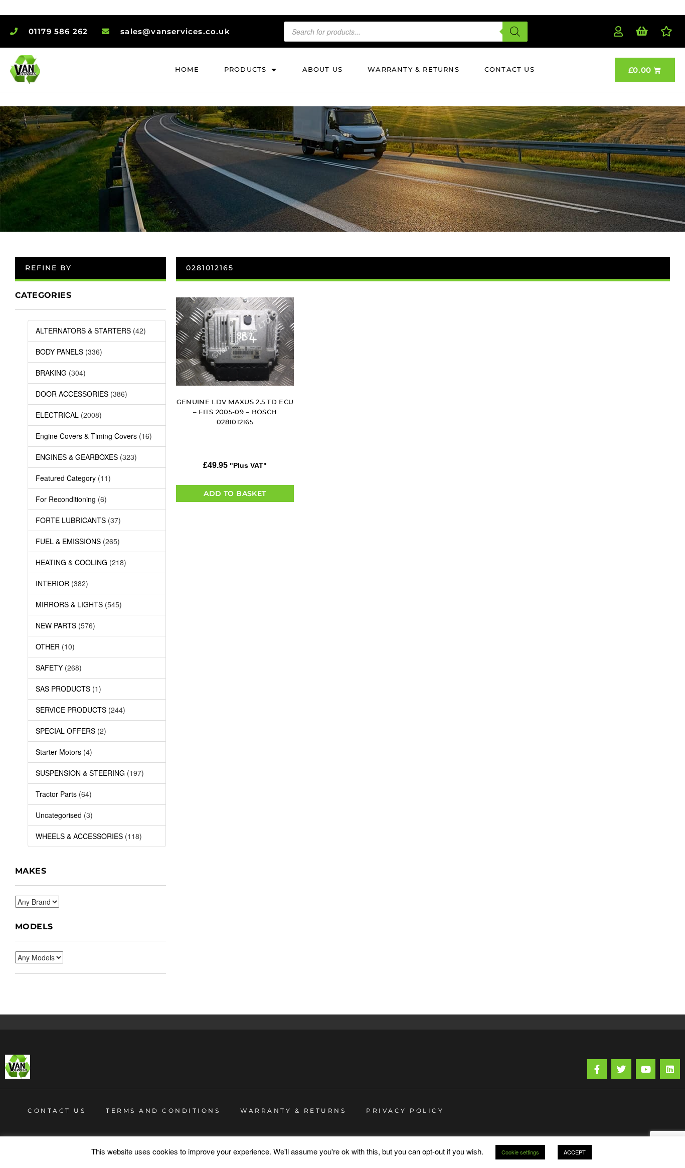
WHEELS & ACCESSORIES (79, 836)
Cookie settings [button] (520, 1152)
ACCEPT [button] (575, 1152)
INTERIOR (52, 583)
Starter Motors (58, 752)
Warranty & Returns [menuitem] (413, 69)
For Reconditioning (66, 499)
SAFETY (49, 667)
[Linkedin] (670, 1069)
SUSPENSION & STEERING (80, 773)
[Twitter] (621, 1069)
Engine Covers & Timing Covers (86, 436)
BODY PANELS (59, 352)
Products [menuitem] (245, 69)
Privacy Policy (405, 1110)
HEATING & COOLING (71, 562)
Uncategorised (59, 815)
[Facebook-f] (597, 1069)
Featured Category (66, 478)
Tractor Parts (56, 794)
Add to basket (235, 493)
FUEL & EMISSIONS (68, 541)
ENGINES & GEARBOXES (77, 457)
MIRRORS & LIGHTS (69, 604)
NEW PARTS (56, 625)
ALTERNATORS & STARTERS (83, 330)
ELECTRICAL (57, 415)
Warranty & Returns (293, 1110)
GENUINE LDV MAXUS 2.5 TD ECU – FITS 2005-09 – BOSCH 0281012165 (235, 412)
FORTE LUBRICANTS (71, 520)
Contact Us (57, 1110)
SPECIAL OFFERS (65, 731)
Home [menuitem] (187, 69)
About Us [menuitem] (322, 69)
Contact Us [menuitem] (509, 69)
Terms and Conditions (163, 1110)
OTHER (48, 646)
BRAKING (51, 373)
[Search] (515, 32)
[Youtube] (646, 1069)
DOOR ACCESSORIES (72, 394)
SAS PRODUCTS (63, 689)
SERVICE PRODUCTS (71, 710)
